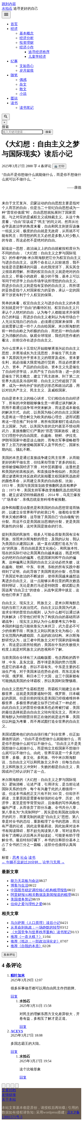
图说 (14, 98)
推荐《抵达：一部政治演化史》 (35, 941)
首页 (14, 24)
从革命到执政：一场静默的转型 (35, 927)
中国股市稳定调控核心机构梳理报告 (39, 890)
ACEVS (17, 1031)
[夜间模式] (17, 1085)
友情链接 (9, 1095)
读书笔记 (26, 107)
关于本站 (9, 1099)
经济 (14, 29)
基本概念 (26, 33)
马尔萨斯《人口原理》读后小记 (35, 923)
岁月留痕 (26, 70)
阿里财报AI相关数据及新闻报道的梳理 (41, 895)
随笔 (14, 75)
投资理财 (26, 42)
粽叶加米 (18, 975)
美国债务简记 (21, 899)
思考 (15, 857)
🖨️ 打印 (59, 166)
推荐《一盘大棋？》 (26, 937)
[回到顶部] (3, 1085)
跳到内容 (9, 4)
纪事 (14, 61)
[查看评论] (12, 1085)
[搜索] (6, 117)
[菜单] (6, 14)
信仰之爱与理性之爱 (26, 904)
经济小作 (26, 47)
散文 (23, 89)
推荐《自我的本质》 (26, 946)
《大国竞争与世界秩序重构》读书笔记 (41, 932)
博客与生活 (19, 885)
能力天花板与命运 (25, 881)
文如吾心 (26, 66)
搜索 (48, 132)
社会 (23, 857)
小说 (23, 94)
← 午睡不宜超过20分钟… (22, 862)
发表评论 (9, 954)
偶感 (23, 80)
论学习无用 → (53, 862)
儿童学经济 (37, 56)
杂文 (23, 84)
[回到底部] (8, 1085)
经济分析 (26, 38)
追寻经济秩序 (39, 52)
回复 (14, 996)
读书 (14, 103)
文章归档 (9, 1090)
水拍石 (7, 8)
